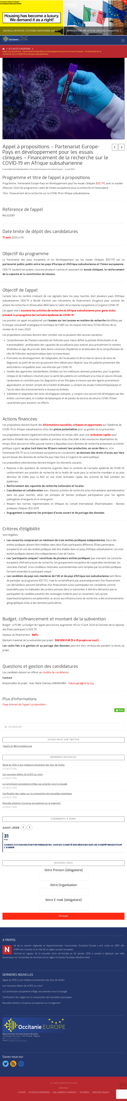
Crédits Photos (63, 1088)
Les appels (84, 1092)
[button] (123, 40)
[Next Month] (29, 827)
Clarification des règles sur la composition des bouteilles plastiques (37, 793)
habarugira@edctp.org (81, 683)
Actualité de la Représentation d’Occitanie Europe (24, 169)
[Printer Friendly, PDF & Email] (119, 710)
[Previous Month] (23, 827)
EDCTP (100, 183)
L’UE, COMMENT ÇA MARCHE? (65, 1092)
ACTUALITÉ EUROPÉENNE (39, 1092)
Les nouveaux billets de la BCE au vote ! (22, 774)
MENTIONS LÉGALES (101, 1092)
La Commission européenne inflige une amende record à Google (34, 784)
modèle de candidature (56, 672)
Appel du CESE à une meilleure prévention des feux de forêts (33, 765)
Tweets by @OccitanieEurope (17, 746)
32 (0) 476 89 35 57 (13, 1038)
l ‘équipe (22, 1092)
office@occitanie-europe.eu (17, 1040)
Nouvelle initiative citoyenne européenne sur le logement (31, 803)
